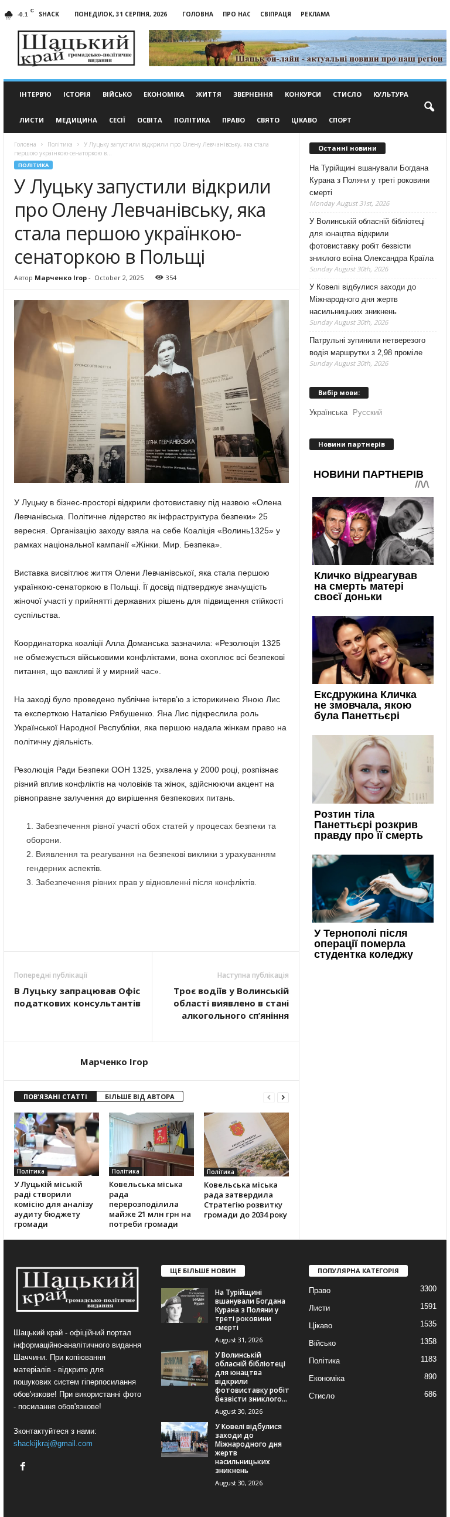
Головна (197, 14)
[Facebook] (24, 1467)
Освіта (149, 119)
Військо (117, 94)
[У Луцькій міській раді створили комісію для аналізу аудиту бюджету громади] (56, 1144)
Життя (208, 94)
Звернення (253, 94)
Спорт (340, 119)
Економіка (164, 94)
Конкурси (303, 94)
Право (233, 119)
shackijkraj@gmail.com (53, 1443)
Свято (268, 119)
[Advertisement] (152, 920)
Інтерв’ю (35, 94)
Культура (390, 94)
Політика (192, 119)
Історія (77, 94)
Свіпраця (275, 14)
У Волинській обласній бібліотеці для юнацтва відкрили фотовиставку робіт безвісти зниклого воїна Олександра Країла (371, 240)
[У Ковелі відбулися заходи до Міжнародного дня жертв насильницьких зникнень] (184, 1439)
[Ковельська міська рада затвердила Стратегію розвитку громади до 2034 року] (246, 1144)
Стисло (347, 94)
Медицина (76, 119)
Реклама (315, 14)
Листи (31, 119)
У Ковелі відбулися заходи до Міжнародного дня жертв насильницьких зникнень (362, 299)
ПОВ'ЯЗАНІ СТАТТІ (55, 1096)
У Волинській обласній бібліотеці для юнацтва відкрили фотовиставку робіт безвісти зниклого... (252, 1377)
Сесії (117, 119)
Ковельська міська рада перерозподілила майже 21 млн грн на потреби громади (150, 1204)
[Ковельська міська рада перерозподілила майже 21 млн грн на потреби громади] (151, 1144)
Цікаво (304, 119)
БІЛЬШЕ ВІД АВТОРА (140, 1096)
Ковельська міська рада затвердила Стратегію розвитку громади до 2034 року (245, 1199)
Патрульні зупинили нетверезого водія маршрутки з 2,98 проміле (367, 346)
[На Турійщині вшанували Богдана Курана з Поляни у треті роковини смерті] (184, 1305)
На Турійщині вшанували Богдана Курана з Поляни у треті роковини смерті (369, 180)
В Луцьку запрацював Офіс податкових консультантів (77, 997)
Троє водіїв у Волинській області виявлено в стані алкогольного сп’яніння (231, 1003)
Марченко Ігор (61, 277)
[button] (429, 107)
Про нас (237, 14)
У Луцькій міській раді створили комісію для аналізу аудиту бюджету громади (53, 1204)
